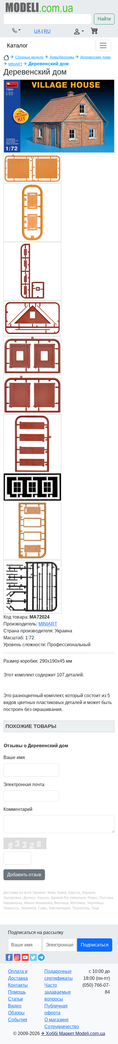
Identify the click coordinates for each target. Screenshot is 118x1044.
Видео (14, 1005)
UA (37, 31)
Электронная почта (23, 784)
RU (47, 31)
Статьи (15, 999)
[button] (16, 30)
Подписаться (95, 944)
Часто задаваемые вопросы (57, 992)
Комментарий (17, 809)
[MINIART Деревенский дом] (59, 115)
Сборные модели (29, 57)
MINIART (15, 64)
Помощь (17, 992)
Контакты (18, 985)
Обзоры (16, 1012)
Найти (104, 18)
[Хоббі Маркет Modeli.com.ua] (39, 7)
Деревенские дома (95, 57)
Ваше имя (14, 757)
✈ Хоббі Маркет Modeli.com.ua (73, 1033)
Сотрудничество (61, 1026)
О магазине (56, 1019)
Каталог (17, 45)
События (17, 1019)
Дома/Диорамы (62, 57)
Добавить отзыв (24, 874)
